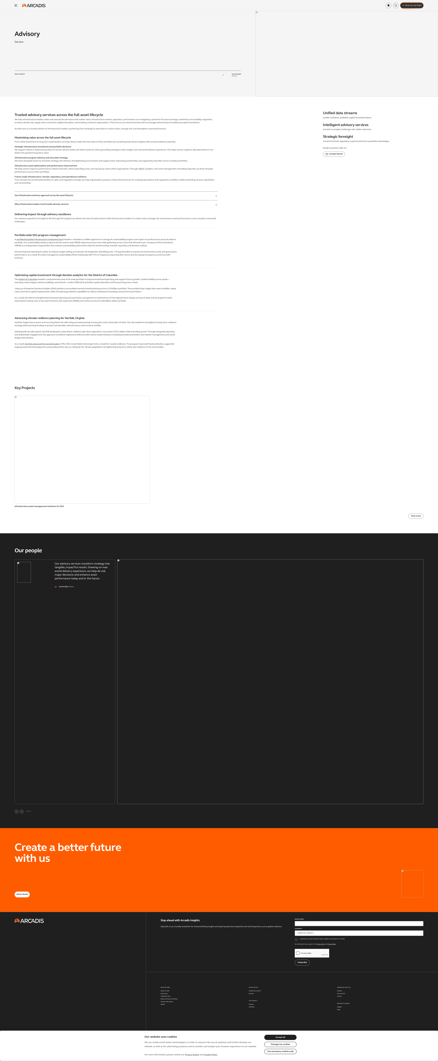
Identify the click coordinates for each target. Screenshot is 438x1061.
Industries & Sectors (255, 991)
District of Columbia (28, 279)
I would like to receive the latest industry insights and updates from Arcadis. (322, 939)
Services (251, 993)
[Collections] (388, 5)
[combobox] (359, 933)
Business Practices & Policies (169, 999)
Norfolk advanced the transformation (42, 344)
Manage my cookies (280, 1044)
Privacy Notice (192, 1055)
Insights (339, 1007)
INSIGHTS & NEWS (343, 1003)
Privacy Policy (331, 944)
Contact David (335, 154)
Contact (339, 991)
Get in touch (22, 894)
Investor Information (167, 1001)
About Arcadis (165, 991)
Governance (164, 993)
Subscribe (302, 963)
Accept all (280, 1037)
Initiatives (252, 1007)
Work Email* (299, 919)
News (338, 1009)
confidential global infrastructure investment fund (39, 240)
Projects (251, 1004)
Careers (339, 996)
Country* (298, 928)
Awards (163, 1004)
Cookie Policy (210, 1055)
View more (416, 516)
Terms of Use (321, 944)
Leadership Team (166, 996)
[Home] (34, 5)
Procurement (341, 993)
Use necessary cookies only (280, 1052)
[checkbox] (296, 940)
